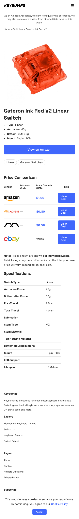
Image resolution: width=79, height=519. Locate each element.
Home (7, 29)
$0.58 (40, 225)
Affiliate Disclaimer (14, 471)
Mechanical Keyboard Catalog (20, 423)
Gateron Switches (31, 162)
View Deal (64, 198)
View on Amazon (39, 149)
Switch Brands (11, 441)
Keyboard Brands (13, 435)
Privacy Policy (11, 477)
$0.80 (40, 211)
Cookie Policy (59, 504)
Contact (8, 466)
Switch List (10, 429)
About (7, 460)
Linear (10, 162)
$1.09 (40, 198)
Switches (18, 29)
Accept (39, 512)
